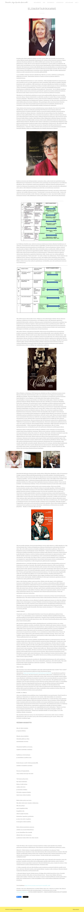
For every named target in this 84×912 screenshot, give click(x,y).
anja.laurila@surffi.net (17, 909)
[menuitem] (37, 2)
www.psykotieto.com (21, 892)
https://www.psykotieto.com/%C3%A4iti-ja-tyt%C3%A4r (37, 673)
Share (19, 896)
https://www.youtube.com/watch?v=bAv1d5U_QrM (37, 885)
